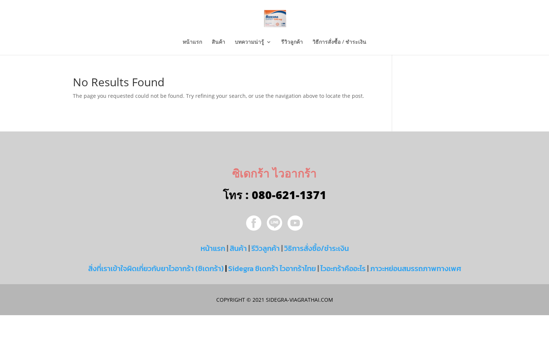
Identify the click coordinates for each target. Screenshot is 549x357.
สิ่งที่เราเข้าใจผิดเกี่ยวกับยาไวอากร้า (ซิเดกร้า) (156, 268)
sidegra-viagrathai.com (298, 299)
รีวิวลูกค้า (292, 42)
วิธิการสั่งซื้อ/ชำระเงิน (316, 248)
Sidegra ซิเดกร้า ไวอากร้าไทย (272, 268)
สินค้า (218, 42)
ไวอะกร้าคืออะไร (343, 268)
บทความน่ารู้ (249, 42)
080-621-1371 (289, 194)
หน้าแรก (192, 42)
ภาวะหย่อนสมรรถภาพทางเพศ (415, 268)
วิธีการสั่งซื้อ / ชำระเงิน (339, 42)
